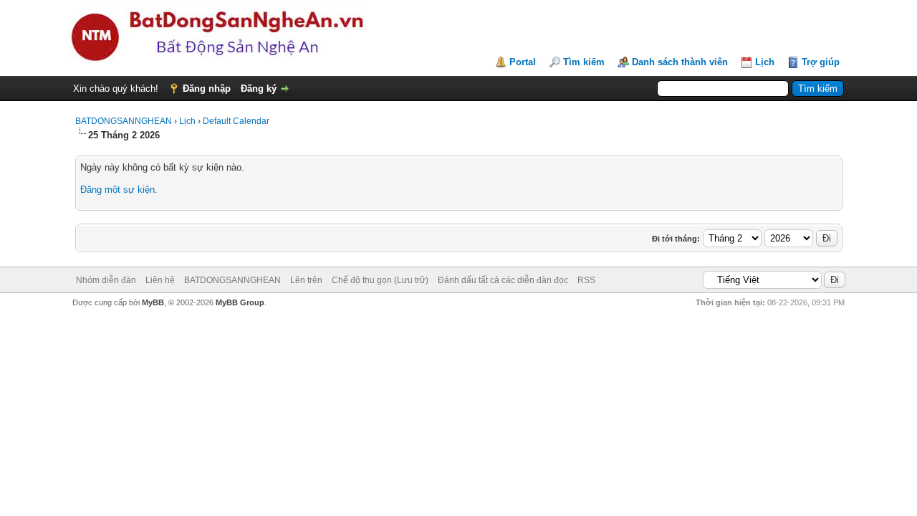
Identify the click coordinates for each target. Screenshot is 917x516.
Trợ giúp (821, 62)
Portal (522, 62)
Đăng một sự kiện (117, 189)
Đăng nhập (207, 88)
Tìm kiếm (584, 62)
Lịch (764, 62)
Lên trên (306, 280)
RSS (586, 280)
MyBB (153, 302)
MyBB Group (240, 302)
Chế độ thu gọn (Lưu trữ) (380, 280)
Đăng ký (259, 88)
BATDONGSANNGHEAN (123, 121)
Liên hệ (160, 280)
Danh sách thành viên (680, 62)
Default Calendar (236, 121)
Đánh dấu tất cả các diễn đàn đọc (503, 280)
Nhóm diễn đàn (106, 280)
